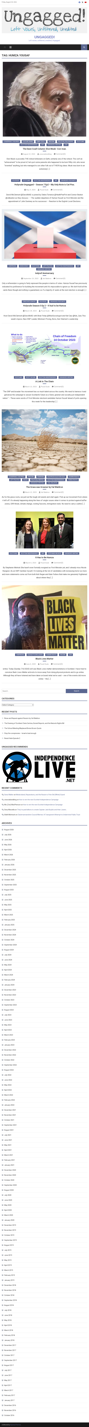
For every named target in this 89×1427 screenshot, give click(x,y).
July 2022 (7, 1075)
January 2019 (9, 1280)
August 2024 (9, 950)
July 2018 (7, 1310)
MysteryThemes (15, 1425)
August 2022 (9, 1070)
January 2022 (9, 1105)
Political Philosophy (65, 141)
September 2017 (10, 1360)
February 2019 (9, 1275)
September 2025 (10, 885)
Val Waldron (47, 278)
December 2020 (10, 1170)
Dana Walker (8, 795)
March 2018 (8, 1330)
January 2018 (9, 1340)
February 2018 (9, 1335)
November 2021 (10, 1115)
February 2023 (9, 1040)
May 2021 (7, 1145)
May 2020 (7, 1205)
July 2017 (7, 1370)
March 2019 (8, 1270)
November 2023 (10, 995)
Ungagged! (44, 37)
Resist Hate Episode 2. (12, 738)
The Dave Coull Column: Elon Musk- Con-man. (44, 149)
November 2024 (10, 935)
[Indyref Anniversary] (44, 235)
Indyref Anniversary (44, 273)
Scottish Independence (29, 145)
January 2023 (9, 1045)
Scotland (80, 141)
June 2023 (8, 1020)
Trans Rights (73, 480)
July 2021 (7, 1135)
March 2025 (8, 915)
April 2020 (8, 1210)
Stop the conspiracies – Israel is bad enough (20, 733)
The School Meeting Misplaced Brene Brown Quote (22, 728)
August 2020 (9, 1190)
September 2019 (10, 1240)
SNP (42, 145)
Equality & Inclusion (35, 655)
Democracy (24, 266)
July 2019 (7, 1250)
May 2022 (7, 1085)
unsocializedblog (45, 154)
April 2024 (8, 970)
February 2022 (9, 1100)
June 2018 (8, 1315)
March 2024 (8, 975)
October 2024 (9, 940)
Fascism (51, 141)
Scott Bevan (30, 377)
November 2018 (10, 1290)
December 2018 (10, 1285)
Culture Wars (28, 141)
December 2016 (10, 1405)
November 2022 (10, 1055)
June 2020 (8, 1200)
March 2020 (8, 1215)
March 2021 (8, 1155)
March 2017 (8, 1390)
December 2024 (10, 930)
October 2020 (9, 1180)
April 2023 (8, 1030)
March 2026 (8, 855)
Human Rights (74, 477)
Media (25, 480)
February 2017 (9, 1395)
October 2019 (9, 1235)
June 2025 (8, 900)
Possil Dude (44, 190)
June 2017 (8, 1375)
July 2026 (7, 835)
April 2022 (8, 1090)
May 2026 (7, 845)
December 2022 (10, 1050)
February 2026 (9, 860)
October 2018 (9, 1295)
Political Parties (37, 480)
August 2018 (9, 1305)
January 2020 (9, 1220)
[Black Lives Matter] (44, 617)
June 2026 (8, 840)
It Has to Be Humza (44, 557)
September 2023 (10, 1005)
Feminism (40, 477)
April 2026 (8, 850)
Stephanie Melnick (54, 553)
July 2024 (7, 955)
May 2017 (7, 1380)
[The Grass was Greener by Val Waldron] (44, 440)
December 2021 (10, 1110)
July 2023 (7, 1015)
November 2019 (10, 1230)
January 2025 (9, 925)
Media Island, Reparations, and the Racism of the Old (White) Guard (40, 795)
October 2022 (9, 1060)
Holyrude (15, 180)
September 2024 (10, 945)
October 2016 (9, 1415)
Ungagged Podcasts (68, 180)
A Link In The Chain (44, 381)
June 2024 (8, 960)
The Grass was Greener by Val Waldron (44, 487)
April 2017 (8, 1385)
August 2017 (9, 1365)
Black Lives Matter (44, 659)
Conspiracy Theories (11, 141)
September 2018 (10, 1300)
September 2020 (10, 1185)
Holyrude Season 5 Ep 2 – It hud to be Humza (44, 305)
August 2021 (9, 1130)
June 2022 (8, 1080)
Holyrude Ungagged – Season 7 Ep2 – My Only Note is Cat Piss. (44, 184)
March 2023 (8, 1035)
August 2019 (9, 1245)
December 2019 (10, 1225)
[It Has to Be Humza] (44, 530)
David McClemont (29, 301)
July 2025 (7, 895)
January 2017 (9, 1400)
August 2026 (9, 830)
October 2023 (9, 1000)
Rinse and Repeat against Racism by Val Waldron (22, 718)
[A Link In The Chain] (44, 349)
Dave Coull (41, 141)
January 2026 (9, 865)
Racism (62, 655)
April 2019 (8, 1265)
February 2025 (9, 920)
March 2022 (8, 1095)
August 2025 (9, 890)
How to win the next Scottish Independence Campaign (39, 800)
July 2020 (7, 1195)
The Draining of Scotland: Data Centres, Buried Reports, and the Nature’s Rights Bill (34, 723)
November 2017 (10, 1350)
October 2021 (9, 1120)
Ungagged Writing (54, 145)
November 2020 (10, 1175)
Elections (35, 266)
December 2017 (10, 1345)
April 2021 (8, 1150)
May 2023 (7, 1025)
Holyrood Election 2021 (56, 477)
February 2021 (9, 1160)
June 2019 (8, 1255)
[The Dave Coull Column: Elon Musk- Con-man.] (44, 99)
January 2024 (9, 985)
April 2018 (8, 1325)
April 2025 (8, 910)
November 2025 (10, 875)
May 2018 (7, 1320)
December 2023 (10, 990)
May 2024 (7, 965)
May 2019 (7, 1260)
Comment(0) (61, 154)
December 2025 (10, 870)
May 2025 (7, 905)
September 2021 (10, 1125)
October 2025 (9, 880)
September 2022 (10, 1065)
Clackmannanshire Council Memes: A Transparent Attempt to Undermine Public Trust (49, 815)
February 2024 (9, 980)
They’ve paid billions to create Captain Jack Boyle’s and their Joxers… (42, 810)
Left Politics (47, 266)
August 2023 (9, 1010)
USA (66, 145)
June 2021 (8, 1140)
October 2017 (9, 1355)
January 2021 (9, 1165)
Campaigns (12, 266)
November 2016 (10, 1410)
